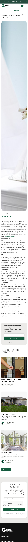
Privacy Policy (5, 536)
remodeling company (9, 236)
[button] (25, 5)
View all (6, 469)
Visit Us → (24, 1)
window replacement (10, 310)
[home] (7, 6)
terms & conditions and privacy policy (15, 514)
